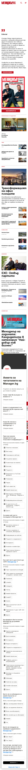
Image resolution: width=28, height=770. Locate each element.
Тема (3, 142)
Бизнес (3, 166)
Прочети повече (7, 72)
